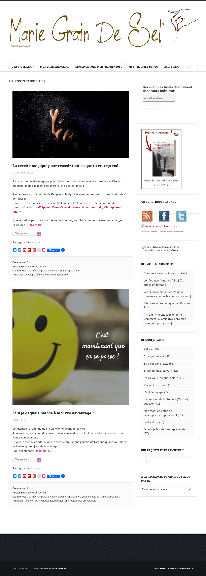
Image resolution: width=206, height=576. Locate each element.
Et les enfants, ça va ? (158, 370)
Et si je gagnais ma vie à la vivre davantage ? (53, 413)
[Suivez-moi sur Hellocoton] (159, 226)
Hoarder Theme (164, 568)
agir (21, 274)
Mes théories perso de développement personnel (53, 270)
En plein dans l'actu (156, 363)
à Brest (148, 349)
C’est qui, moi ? (23, 66)
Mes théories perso (143, 66)
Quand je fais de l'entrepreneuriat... (100, 496)
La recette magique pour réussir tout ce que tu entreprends (66, 165)
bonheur (39, 500)
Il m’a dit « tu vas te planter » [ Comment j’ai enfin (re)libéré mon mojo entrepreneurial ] (165, 319)
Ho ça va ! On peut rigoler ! (161, 377)
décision (59, 500)
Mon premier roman (54, 66)
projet (46, 274)
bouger (49, 500)
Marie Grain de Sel (35, 266)
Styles (153, 250)
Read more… (35, 224)
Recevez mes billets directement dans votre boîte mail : (167, 89)
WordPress (59, 568)
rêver (87, 500)
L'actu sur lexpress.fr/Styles (161, 250)
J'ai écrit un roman (155, 385)
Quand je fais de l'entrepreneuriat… (166, 429)
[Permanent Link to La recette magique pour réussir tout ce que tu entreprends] (70, 155)
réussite (63, 274)
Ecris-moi (171, 66)
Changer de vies (154, 356)
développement (33, 274)
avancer (29, 500)
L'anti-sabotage (153, 392)
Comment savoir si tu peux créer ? (165, 273)
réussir (54, 274)
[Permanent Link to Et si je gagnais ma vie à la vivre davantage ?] (70, 403)
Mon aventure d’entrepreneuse (98, 66)
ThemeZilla (186, 568)
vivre (93, 500)
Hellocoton (178, 231)
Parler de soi (152, 422)
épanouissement (74, 500)
